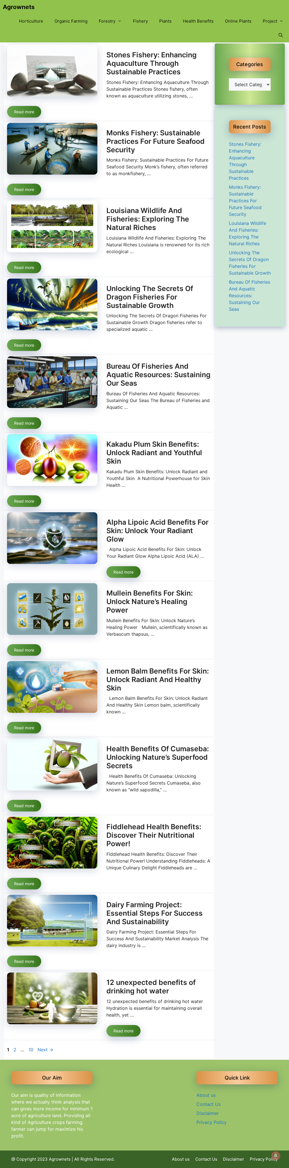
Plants (165, 21)
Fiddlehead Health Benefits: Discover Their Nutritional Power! (153, 835)
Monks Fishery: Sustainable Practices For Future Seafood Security (155, 141)
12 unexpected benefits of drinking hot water (151, 986)
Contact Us (208, 1104)
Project (270, 21)
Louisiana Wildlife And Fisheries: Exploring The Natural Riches (147, 219)
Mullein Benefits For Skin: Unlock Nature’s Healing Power (149, 601)
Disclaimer (207, 1113)
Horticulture (31, 21)
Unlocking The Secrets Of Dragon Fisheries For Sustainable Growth (149, 297)
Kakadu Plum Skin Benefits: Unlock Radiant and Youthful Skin (154, 452)
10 (31, 1049)
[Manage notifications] (275, 1155)
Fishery (140, 21)
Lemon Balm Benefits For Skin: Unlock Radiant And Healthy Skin (157, 679)
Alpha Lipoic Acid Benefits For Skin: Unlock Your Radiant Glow (157, 530)
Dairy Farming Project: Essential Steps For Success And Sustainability (154, 913)
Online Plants (238, 21)
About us (206, 1095)
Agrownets (19, 6)
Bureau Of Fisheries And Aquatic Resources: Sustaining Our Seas (158, 374)
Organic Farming (70, 21)
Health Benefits (198, 21)
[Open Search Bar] (280, 35)
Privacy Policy (211, 1122)
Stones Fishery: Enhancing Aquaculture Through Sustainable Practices (151, 63)
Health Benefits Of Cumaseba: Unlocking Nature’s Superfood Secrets (157, 757)
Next (45, 1049)
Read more (24, 111)
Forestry (107, 21)
